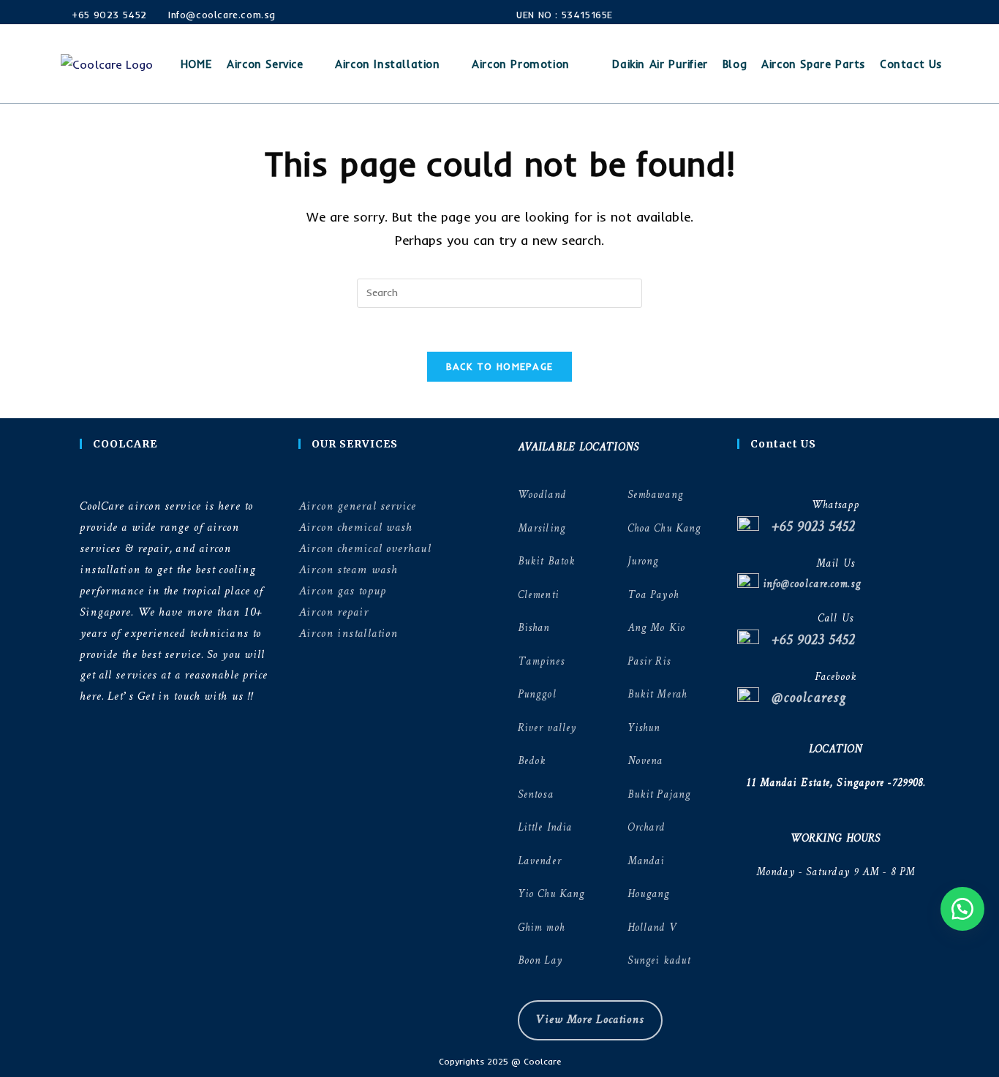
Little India (545, 828)
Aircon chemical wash (355, 527)
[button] (962, 909)
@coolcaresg (802, 699)
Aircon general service (357, 506)
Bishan (534, 628)
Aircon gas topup (342, 591)
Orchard (646, 828)
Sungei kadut (658, 961)
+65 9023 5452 (108, 14)
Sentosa (536, 795)
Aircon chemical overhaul (364, 549)
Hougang (648, 894)
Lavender (539, 861)
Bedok (532, 761)
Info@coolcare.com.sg (222, 14)
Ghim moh (541, 928)
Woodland (542, 495)
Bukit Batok (546, 562)
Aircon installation (348, 633)
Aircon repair (333, 612)
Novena (645, 761)
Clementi (538, 595)
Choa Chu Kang (664, 529)
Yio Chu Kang (551, 894)
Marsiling (541, 529)
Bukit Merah (657, 695)
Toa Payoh (653, 595)
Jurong (643, 562)
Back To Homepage (500, 366)
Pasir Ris (649, 662)
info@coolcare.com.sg (810, 584)
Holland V (651, 928)
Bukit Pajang (658, 795)
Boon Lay (540, 961)
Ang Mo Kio (656, 628)
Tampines (541, 662)
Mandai (646, 861)
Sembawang (655, 495)
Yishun (643, 728)
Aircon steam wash (348, 570)
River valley (547, 728)
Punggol (537, 695)
